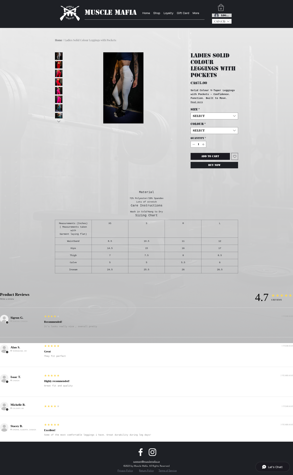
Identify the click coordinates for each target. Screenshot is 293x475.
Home (58, 40)
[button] (222, 21)
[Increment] (203, 144)
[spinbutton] (198, 144)
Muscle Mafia (111, 12)
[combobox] (214, 116)
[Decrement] (193, 144)
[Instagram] (152, 452)
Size (195, 109)
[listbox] (222, 21)
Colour (198, 124)
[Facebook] (140, 452)
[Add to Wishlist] (234, 156)
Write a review (7, 299)
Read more (197, 102)
